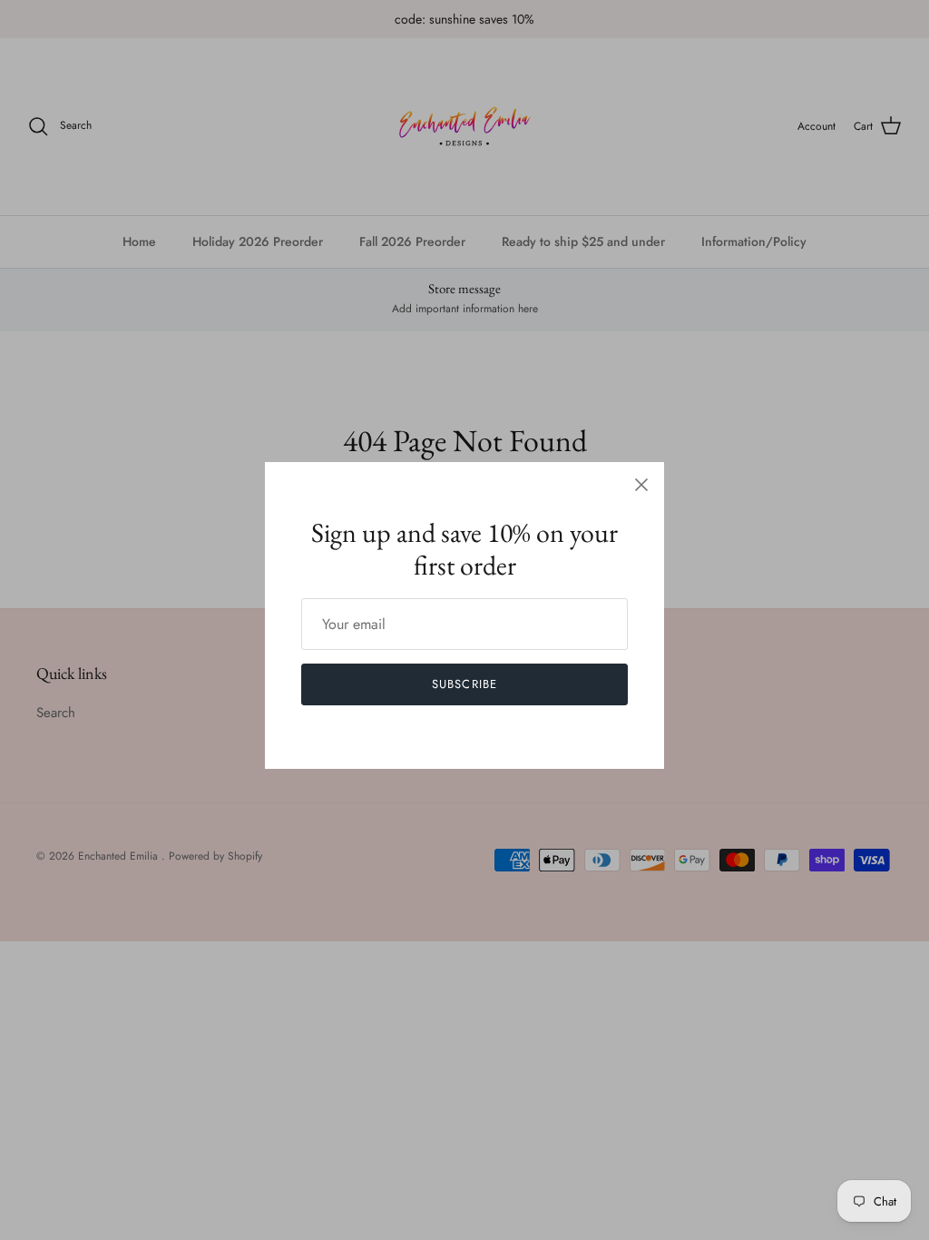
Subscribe (464, 684)
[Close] (641, 485)
